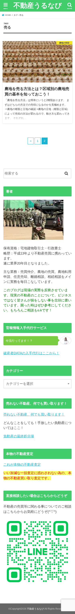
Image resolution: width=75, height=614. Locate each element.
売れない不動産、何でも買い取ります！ (34, 414)
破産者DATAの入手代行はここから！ (31, 353)
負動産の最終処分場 (18, 436)
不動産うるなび (37, 5)
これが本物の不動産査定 (22, 464)
